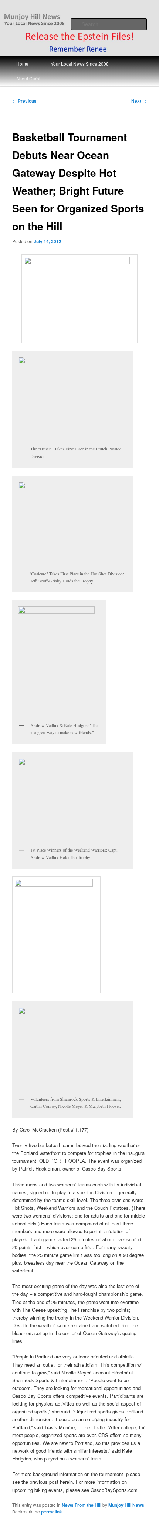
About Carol (28, 78)
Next (139, 101)
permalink (51, 1511)
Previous (24, 101)
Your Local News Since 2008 (80, 63)
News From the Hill (81, 1505)
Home (22, 63)
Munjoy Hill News (126, 1505)
